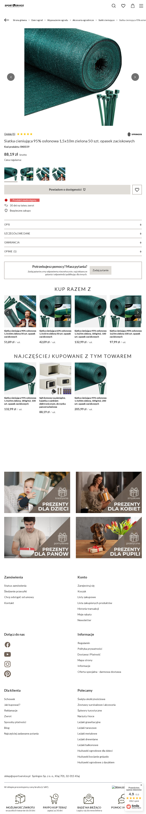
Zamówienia (13, 577)
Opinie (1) (9, 134)
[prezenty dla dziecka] (37, 492)
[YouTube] (36, 655)
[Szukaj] (113, 5)
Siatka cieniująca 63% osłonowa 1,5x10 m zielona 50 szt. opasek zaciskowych (55, 333)
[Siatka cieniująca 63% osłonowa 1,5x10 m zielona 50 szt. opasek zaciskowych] (55, 311)
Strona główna (20, 20)
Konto (82, 577)
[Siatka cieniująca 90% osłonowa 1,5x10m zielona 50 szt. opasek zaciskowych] (20, 311)
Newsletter (84, 620)
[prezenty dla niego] (37, 537)
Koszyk (82, 591)
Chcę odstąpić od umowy (19, 597)
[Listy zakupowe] (123, 6)
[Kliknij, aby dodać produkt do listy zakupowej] (137, 190)
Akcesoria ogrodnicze (83, 20)
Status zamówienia (15, 585)
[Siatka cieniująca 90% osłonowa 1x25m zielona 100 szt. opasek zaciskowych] (126, 311)
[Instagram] (36, 664)
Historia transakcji (88, 608)
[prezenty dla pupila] (109, 537)
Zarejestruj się (86, 585)
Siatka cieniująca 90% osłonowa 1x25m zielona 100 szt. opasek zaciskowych (126, 333)
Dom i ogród (37, 20)
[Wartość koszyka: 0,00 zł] (132, 6)
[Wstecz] (7, 20)
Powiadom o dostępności (65, 189)
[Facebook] (36, 645)
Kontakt (9, 603)
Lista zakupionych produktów (95, 603)
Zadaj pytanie (101, 270)
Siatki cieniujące (106, 20)
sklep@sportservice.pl (17, 776)
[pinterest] (36, 674)
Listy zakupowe (87, 597)
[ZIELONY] (10, 174)
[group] (73, 77)
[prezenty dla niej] (109, 492)
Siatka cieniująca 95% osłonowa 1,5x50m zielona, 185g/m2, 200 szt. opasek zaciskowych (90, 400)
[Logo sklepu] (14, 6)
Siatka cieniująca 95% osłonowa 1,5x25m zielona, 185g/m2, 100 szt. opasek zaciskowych (90, 333)
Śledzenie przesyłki (15, 591)
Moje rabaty (85, 614)
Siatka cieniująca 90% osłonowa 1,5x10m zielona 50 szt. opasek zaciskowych (20, 333)
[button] (11, 77)
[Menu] (141, 6)
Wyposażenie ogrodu (57, 20)
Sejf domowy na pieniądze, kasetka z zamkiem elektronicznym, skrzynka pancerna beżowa (52, 402)
